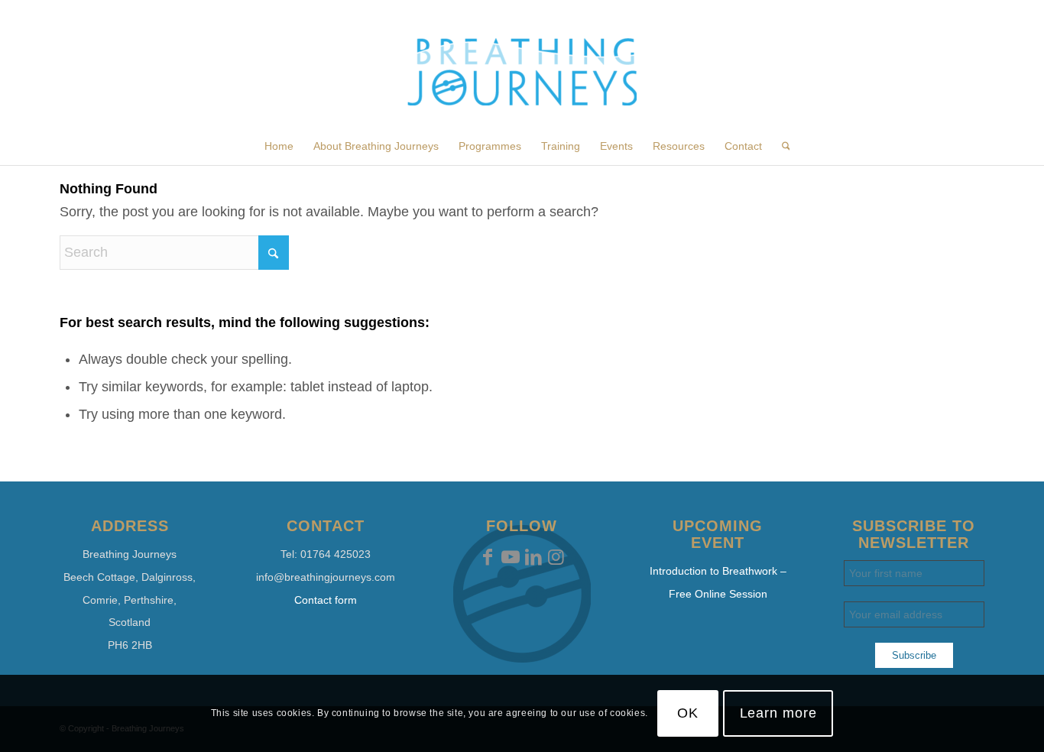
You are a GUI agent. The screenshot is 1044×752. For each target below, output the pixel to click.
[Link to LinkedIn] (533, 557)
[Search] (781, 146)
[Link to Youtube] (510, 557)
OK (688, 713)
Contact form (325, 600)
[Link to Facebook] (487, 557)
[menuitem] (279, 146)
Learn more (778, 713)
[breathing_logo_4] (522, 82)
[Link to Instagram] (556, 557)
